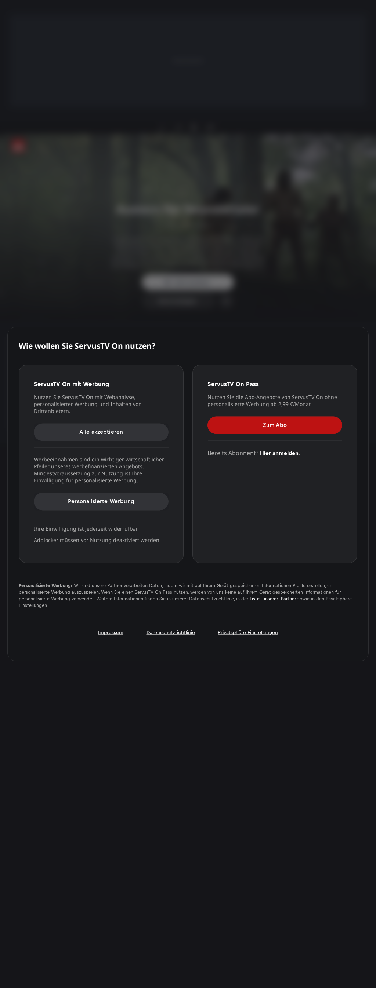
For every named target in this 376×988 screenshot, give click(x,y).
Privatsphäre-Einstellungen (248, 633)
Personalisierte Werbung (101, 501)
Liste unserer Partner (273, 599)
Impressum (110, 633)
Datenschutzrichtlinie (171, 633)
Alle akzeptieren (101, 432)
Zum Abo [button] (275, 425)
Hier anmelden (279, 453)
